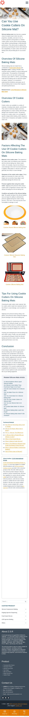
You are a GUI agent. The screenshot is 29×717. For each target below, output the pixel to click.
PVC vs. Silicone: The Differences (14, 432)
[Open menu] (27, 3)
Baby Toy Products (7, 671)
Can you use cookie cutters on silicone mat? (13, 400)
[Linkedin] (8, 698)
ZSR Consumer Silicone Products (18, 704)
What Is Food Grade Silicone (12, 439)
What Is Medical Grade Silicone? (14, 441)
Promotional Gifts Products (9, 665)
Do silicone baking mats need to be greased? (14, 414)
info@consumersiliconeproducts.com (14, 694)
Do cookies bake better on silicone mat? (14, 407)
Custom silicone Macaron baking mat (14, 256)
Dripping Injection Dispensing (9, 612)
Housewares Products (8, 666)
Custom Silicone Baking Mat (14, 284)
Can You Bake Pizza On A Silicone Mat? (13, 393)
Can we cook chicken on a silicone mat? (14, 389)
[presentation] (14, 215)
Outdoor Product (7, 675)
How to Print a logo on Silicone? (13, 451)
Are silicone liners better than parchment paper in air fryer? (12, 386)
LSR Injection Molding (7, 619)
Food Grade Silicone (7, 616)
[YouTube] (3, 698)
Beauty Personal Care (8, 673)
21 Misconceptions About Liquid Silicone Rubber (13, 382)
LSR (4, 477)
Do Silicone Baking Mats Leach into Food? (14, 411)
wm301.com (18, 705)
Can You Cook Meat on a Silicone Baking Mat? (13, 396)
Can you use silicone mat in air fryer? (13, 403)
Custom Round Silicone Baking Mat (15, 227)
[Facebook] (5, 698)
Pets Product (6, 670)
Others (3, 623)
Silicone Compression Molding (10, 609)
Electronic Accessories (8, 668)
